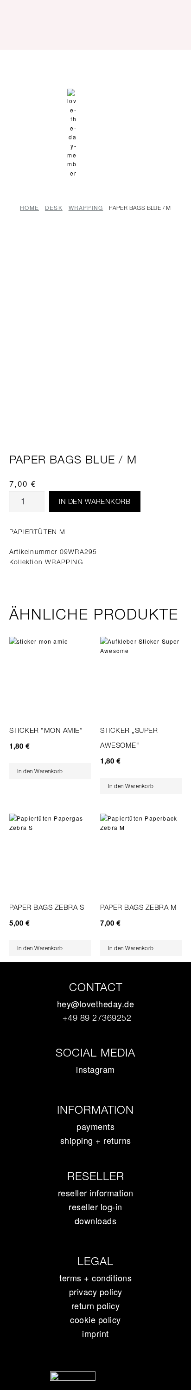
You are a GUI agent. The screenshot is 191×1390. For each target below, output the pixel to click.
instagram (95, 1069)
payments (95, 1126)
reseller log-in (95, 1207)
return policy (95, 1305)
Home (29, 207)
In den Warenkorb (94, 501)
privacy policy (95, 1292)
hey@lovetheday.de (95, 1004)
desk (54, 207)
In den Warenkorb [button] (40, 771)
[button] (95, 66)
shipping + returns (95, 1140)
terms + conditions (95, 1278)
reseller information (96, 1193)
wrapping (86, 207)
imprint (95, 1333)
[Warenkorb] (95, 94)
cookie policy (95, 1319)
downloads (96, 1220)
